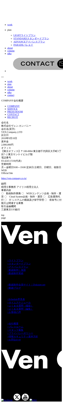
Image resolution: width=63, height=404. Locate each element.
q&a (9, 53)
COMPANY (13, 106)
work (9, 24)
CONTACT (13, 114)
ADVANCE (29, 41)
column (11, 50)
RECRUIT (12, 117)
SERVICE (12, 109)
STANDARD (31, 38)
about (10, 48)
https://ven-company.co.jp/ (14, 178)
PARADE (23, 45)
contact (10, 95)
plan (9, 84)
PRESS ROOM (15, 111)
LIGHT (24, 35)
